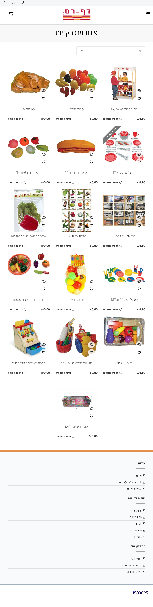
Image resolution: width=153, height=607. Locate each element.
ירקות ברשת (77, 300)
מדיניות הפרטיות (133, 530)
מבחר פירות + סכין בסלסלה (28, 300)
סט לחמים (29, 109)
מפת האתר (136, 517)
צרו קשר (137, 510)
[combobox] (110, 50)
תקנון (139, 523)
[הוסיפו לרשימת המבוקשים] (139, 98)
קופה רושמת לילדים (76, 426)
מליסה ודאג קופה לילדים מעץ (28, 363)
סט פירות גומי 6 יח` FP (28, 173)
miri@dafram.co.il (130, 482)
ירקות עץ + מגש (124, 363)
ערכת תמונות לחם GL (124, 236)
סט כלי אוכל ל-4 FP (124, 173)
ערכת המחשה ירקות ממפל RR (28, 236)
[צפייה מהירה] (139, 91)
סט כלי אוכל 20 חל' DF (124, 300)
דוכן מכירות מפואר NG (124, 109)
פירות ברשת (77, 109)
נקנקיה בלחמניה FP (76, 173)
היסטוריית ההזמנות (132, 565)
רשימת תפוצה (134, 572)
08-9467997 (134, 488)
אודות (139, 475)
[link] (140, 595)
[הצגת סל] (11, 14)
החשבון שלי (135, 558)
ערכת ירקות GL (77, 236)
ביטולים (138, 537)
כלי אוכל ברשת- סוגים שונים (77, 363)
